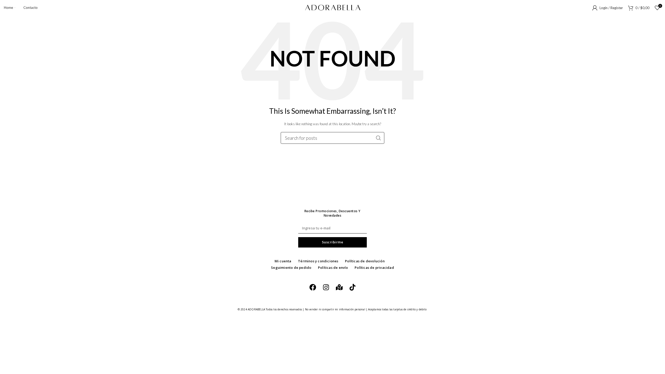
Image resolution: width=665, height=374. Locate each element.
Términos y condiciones (318, 261)
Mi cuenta (283, 261)
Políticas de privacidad (374, 267)
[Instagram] (326, 287)
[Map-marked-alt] (339, 287)
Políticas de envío (333, 267)
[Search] (378, 138)
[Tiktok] (352, 287)
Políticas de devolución (365, 261)
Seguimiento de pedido (291, 267)
